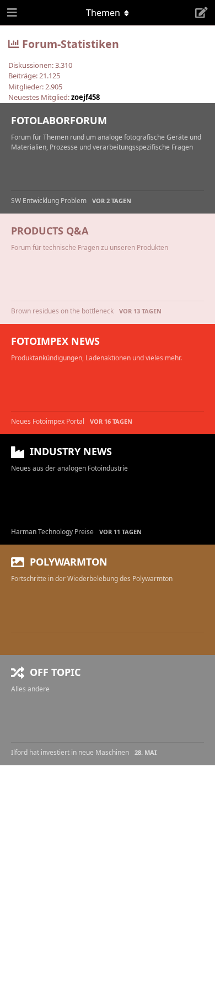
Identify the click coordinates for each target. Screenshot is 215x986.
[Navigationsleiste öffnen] (11, 12)
